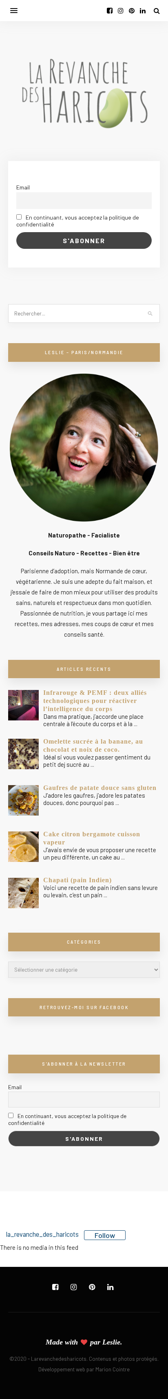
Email (23, 187)
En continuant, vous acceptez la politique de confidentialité (77, 221)
